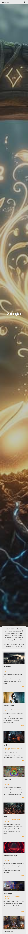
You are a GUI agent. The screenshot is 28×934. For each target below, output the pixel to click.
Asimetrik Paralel (9, 706)
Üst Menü (6, 2)
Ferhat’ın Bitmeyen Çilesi (11, 856)
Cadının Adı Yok (8, 932)
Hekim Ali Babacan (17, 670)
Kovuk (5, 816)
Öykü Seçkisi (14, 313)
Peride (5, 745)
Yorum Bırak (6, 749)
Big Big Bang (7, 666)
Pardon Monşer (8, 893)
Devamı (22, 686)
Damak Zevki (7, 780)
